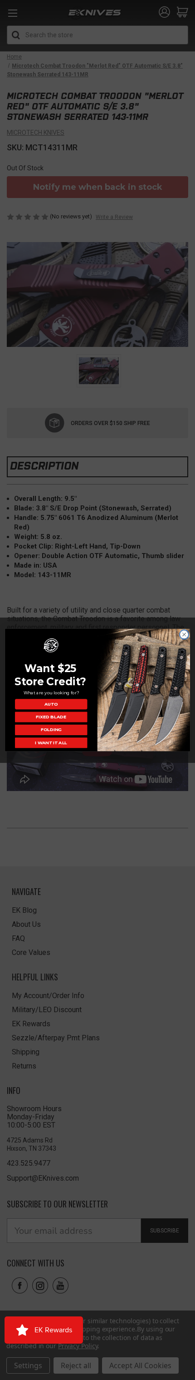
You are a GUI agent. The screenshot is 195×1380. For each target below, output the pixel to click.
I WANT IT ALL (51, 743)
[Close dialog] (184, 634)
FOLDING (51, 729)
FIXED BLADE (51, 717)
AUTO (51, 704)
